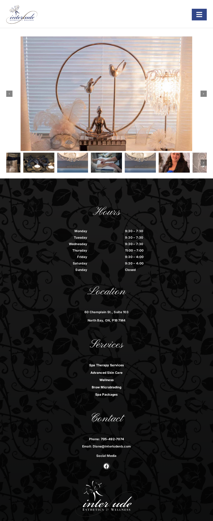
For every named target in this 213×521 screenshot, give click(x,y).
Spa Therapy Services (106, 365)
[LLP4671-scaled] (106, 163)
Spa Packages (106, 394)
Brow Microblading (106, 387)
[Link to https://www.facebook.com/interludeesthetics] (106, 466)
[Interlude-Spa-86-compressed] (106, 93)
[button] (9, 94)
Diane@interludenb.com (112, 446)
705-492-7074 (112, 439)
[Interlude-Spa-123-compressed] (174, 163)
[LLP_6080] (72, 163)
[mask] (38, 163)
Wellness (106, 380)
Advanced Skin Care (106, 373)
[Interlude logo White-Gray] (106, 481)
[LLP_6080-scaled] (140, 163)
